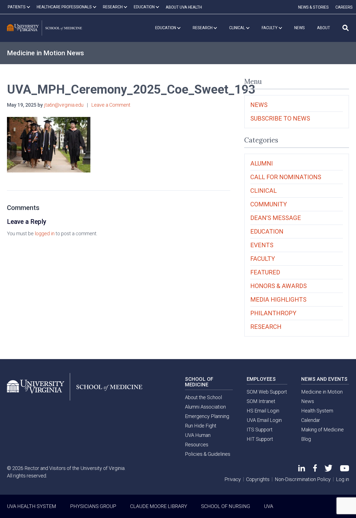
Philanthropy (273, 313)
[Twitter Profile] (328, 470)
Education (266, 231)
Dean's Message (275, 217)
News (259, 104)
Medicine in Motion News (45, 53)
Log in (342, 479)
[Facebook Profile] (315, 470)
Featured (265, 272)
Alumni (261, 163)
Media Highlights (278, 299)
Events (261, 245)
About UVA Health (184, 7)
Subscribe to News (280, 118)
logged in (45, 233)
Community (268, 204)
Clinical (263, 190)
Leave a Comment (110, 105)
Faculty (262, 258)
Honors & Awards (278, 285)
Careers (344, 7)
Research (265, 326)
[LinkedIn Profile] (301, 469)
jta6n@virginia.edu (63, 105)
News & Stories (313, 7)
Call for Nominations (285, 177)
